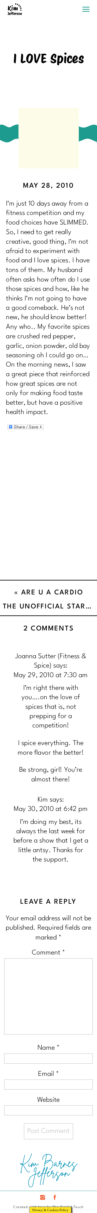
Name (49, 1048)
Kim (43, 800)
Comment (48, 953)
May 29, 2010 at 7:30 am (51, 675)
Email (48, 1074)
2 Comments (49, 629)
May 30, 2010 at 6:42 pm (51, 809)
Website (48, 1100)
